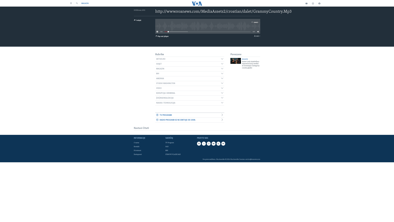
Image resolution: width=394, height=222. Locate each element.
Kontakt (136, 147)
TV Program (169, 143)
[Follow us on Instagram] (209, 144)
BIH (166, 150)
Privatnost (137, 150)
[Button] (137, 21)
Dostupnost (138, 154)
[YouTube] (306, 3)
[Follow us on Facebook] (199, 144)
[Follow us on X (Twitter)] (204, 144)
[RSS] (218, 144)
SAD (166, 147)
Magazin (85, 3)
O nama (136, 143)
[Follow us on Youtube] (213, 144)
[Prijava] (223, 144)
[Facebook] (319, 3)
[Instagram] (313, 3)
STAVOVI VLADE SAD (173, 154)
